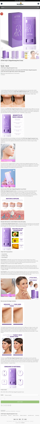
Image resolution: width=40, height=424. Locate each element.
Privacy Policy (15, 421)
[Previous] (3, 30)
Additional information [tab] (10, 411)
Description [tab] (3, 411)
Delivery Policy (26, 421)
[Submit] (38, 7)
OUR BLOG (37, 415)
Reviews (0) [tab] (18, 411)
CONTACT (10, 415)
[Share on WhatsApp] (1, 405)
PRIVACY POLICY (16, 415)
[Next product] (1, 64)
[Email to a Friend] (7, 405)
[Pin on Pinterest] (8, 405)
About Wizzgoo (9, 421)
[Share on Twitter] (5, 405)
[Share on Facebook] (3, 405)
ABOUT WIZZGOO (4, 415)
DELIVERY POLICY (31, 415)
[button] (1, 3)
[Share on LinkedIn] (10, 405)
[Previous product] (3, 64)
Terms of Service (21, 421)
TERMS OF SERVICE (23, 415)
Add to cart (20, 401)
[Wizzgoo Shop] (20, 3)
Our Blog (31, 421)
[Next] (37, 30)
